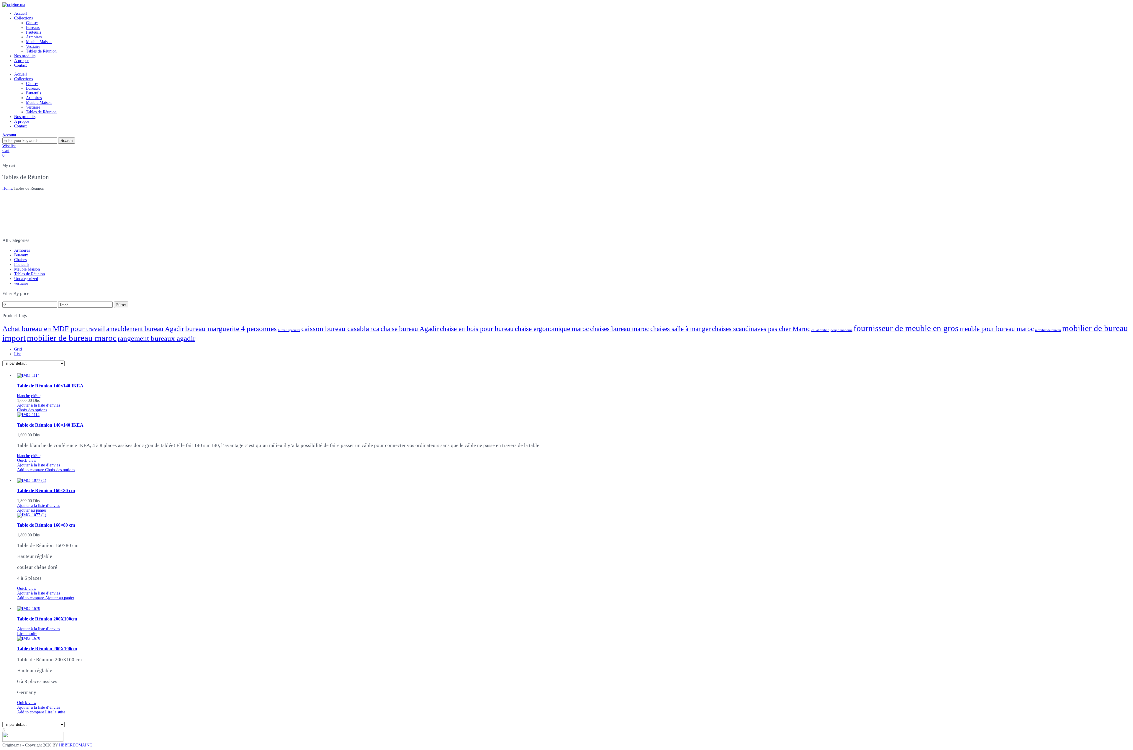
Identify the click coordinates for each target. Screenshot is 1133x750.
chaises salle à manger (680, 329)
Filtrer (121, 304)
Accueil (20, 13)
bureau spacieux (289, 330)
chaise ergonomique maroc (552, 329)
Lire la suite (27, 633)
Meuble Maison (39, 42)
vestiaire (21, 283)
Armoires (34, 37)
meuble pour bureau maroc (997, 329)
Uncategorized (26, 278)
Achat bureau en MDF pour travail (53, 329)
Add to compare (31, 470)
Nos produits (24, 56)
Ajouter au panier (31, 510)
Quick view (26, 460)
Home (7, 188)
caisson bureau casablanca (340, 329)
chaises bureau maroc (619, 329)
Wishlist (9, 146)
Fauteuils (33, 32)
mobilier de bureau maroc (72, 338)
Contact (20, 65)
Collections (23, 18)
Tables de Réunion (41, 51)
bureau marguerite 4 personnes (231, 329)
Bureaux (33, 27)
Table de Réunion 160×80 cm (46, 490)
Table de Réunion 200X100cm (47, 619)
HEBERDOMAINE (75, 745)
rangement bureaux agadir (156, 338)
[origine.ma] (13, 4)
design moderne (841, 330)
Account (9, 135)
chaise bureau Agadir (410, 329)
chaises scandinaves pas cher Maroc (761, 329)
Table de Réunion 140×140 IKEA (50, 386)
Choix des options (32, 410)
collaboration (820, 330)
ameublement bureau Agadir (145, 329)
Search (66, 140)
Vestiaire (33, 46)
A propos (21, 60)
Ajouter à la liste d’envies (38, 405)
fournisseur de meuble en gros (906, 328)
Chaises (32, 23)
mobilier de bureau (1048, 330)
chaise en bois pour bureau (477, 329)
